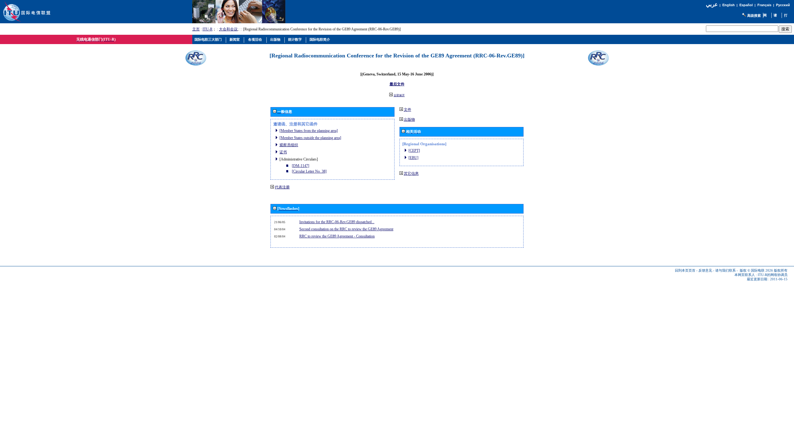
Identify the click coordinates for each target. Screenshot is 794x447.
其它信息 (411, 173)
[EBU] (413, 158)
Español (746, 5)
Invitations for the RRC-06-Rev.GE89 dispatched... (336, 222)
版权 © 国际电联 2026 (756, 270)
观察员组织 (288, 145)
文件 (407, 109)
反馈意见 (705, 270)
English (728, 5)
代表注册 (282, 187)
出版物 (409, 119)
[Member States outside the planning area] (310, 138)
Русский (783, 5)
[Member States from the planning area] (308, 131)
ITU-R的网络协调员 (772, 275)
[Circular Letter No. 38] (309, 171)
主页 (196, 29)
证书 (283, 152)
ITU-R (207, 29)
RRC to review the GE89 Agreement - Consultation (337, 236)
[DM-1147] (300, 166)
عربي (712, 4)
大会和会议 (228, 29)
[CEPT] (414, 150)
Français (764, 5)
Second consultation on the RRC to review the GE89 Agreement (346, 229)
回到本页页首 (685, 270)
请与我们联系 (725, 270)
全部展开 (399, 95)
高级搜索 (754, 15)
